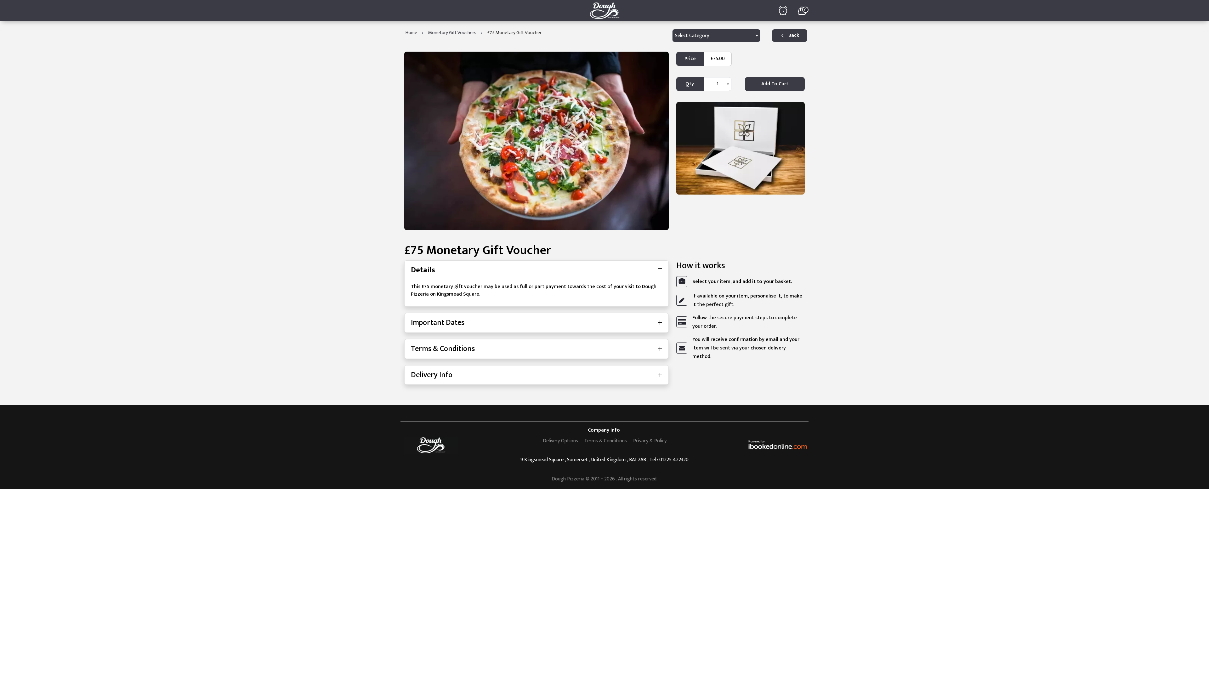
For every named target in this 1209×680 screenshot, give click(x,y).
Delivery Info (431, 375)
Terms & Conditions (443, 349)
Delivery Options (560, 441)
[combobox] (716, 35)
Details (423, 270)
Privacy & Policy (650, 441)
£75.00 (718, 58)
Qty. (690, 84)
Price (690, 58)
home (411, 33)
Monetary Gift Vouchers (452, 33)
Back (793, 35)
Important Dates (437, 322)
